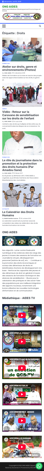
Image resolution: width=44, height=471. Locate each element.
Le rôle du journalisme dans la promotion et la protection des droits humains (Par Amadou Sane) (22, 165)
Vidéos (4, 108)
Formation (6, 63)
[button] (39, 466)
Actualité (5, 209)
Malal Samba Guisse (11, 218)
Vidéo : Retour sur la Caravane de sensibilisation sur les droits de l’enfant (20, 115)
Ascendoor (16, 468)
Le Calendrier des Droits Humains (18, 213)
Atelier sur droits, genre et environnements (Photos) (19, 68)
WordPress (34, 468)
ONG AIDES (9, 6)
